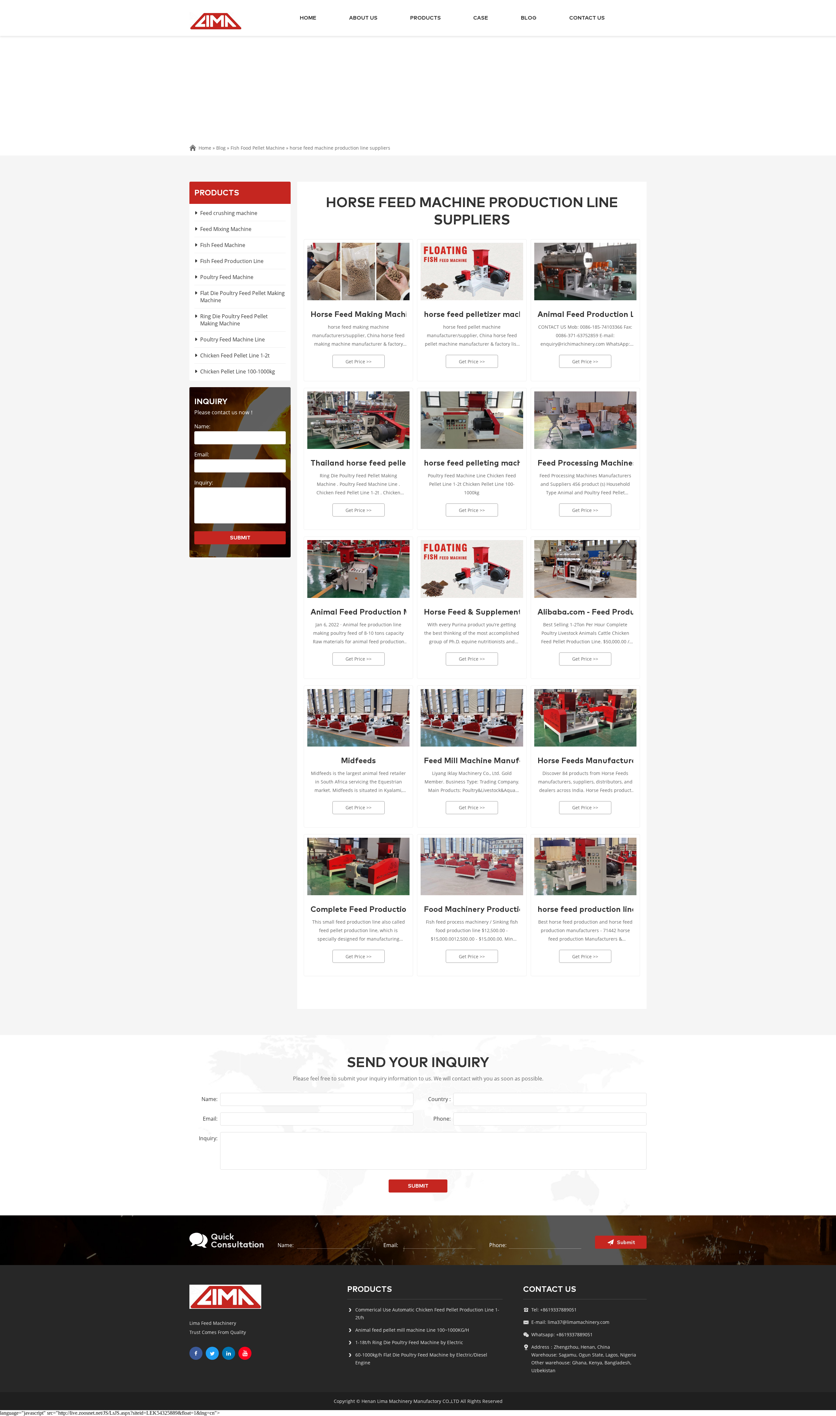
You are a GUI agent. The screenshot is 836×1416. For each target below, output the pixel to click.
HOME (308, 18)
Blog (529, 18)
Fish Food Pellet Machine (258, 148)
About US (363, 18)
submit (240, 537)
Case (480, 18)
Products (425, 18)
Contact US (587, 18)
